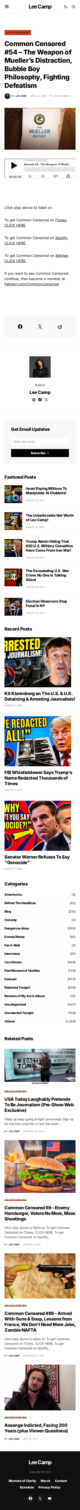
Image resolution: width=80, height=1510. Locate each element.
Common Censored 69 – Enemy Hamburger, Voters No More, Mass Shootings (39, 1213)
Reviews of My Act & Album (24, 996)
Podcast (10, 979)
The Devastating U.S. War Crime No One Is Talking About (47, 575)
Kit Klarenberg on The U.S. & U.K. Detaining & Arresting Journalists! (39, 696)
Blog (7, 911)
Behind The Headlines (20, 903)
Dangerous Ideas (16, 928)
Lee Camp (40, 6)
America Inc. (13, 894)
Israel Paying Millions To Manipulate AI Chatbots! (46, 490)
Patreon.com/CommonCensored (31, 284)
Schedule (27, 1487)
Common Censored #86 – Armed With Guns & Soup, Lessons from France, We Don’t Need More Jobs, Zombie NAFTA (40, 1322)
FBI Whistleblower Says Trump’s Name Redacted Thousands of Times (38, 778)
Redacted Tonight (17, 987)
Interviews (12, 954)
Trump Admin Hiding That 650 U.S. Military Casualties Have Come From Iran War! (49, 545)
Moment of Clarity (22, 1481)
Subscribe (38, 453)
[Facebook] (30, 1498)
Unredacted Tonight (18, 1013)
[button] (6, 6)
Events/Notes (14, 937)
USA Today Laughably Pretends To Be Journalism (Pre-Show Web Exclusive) (39, 1105)
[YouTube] (49, 1498)
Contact (61, 1481)
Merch (45, 1481)
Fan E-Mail (12, 945)
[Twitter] (40, 1498)
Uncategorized (18, 32)
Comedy (10, 920)
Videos (9, 1021)
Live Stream (13, 962)
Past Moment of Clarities (22, 970)
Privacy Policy (49, 1487)
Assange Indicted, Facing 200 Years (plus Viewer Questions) (36, 1428)
